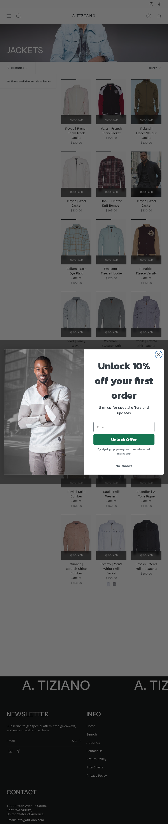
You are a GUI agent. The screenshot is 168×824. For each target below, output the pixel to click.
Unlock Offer (124, 439)
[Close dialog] (158, 354)
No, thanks (124, 465)
